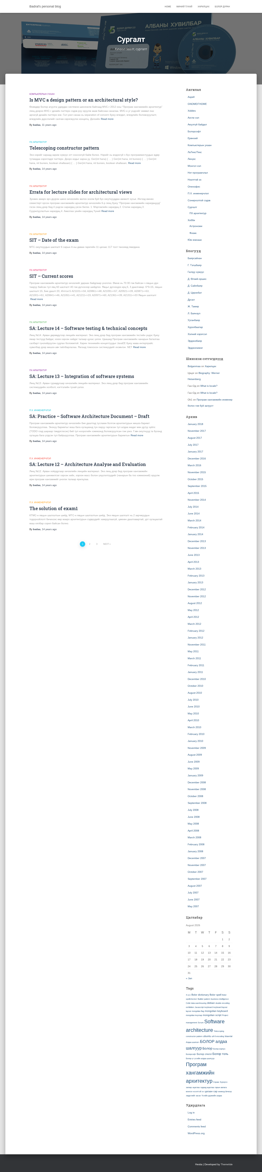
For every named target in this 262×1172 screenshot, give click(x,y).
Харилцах (203, 6)
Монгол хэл (194, 165)
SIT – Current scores (51, 276)
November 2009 (197, 748)
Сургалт (192, 207)
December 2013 (197, 541)
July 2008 (193, 809)
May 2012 (193, 610)
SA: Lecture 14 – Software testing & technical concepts (88, 328)
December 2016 (197, 458)
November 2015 (197, 472)
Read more (107, 118)
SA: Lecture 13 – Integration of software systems (81, 376)
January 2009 (195, 775)
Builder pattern (204, 999)
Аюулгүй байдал (197, 124)
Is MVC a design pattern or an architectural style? (83, 100)
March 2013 (194, 568)
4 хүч (188, 995)
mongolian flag (198, 1011)
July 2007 (193, 892)
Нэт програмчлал (198, 172)
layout (188, 1011)
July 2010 (193, 699)
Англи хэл (193, 117)
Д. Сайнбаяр (195, 285)
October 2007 (195, 871)
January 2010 (195, 741)
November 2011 (197, 644)
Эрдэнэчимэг (195, 347)
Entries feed (194, 1119)
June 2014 (194, 513)
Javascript (199, 1007)
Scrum (201, 1022)
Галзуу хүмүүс (196, 272)
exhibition (190, 1007)
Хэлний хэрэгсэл (197, 334)
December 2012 (197, 589)
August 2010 (195, 692)
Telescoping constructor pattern (64, 148)
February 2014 (196, 527)
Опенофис (194, 186)
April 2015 (193, 493)
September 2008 (197, 803)
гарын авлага (221, 1087)
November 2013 (197, 548)
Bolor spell (215, 994)
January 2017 (195, 451)
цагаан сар (211, 1091)
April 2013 (193, 561)
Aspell (191, 97)
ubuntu (207, 1036)
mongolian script (212, 1015)
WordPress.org (196, 1133)
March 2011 (194, 658)
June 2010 (194, 706)
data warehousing (198, 1003)
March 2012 (194, 623)
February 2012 (196, 630)
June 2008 (194, 816)
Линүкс (192, 158)
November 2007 (197, 865)
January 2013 (195, 582)
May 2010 (193, 713)
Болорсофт (194, 131)
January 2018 (195, 424)
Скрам (216, 1082)
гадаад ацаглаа (207, 1087)
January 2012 (195, 637)
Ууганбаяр (194, 320)
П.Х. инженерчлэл (40, 410)
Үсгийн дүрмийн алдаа (212, 1096)
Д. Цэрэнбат (195, 292)
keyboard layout (220, 1007)
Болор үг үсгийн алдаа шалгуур (200, 1058)
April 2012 (193, 616)
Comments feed (197, 1126)
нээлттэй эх (198, 1091)
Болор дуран (222, 6)
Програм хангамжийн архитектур (200, 1072)
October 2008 (195, 796)
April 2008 (193, 830)
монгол (189, 1091)
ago (49, 124)
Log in (191, 1112)
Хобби (191, 220)
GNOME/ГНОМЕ (197, 103)
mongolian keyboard (216, 1011)
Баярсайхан (195, 258)
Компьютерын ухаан (42, 94)
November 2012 (197, 596)
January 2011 (195, 672)
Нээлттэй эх (194, 179)
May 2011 (193, 651)
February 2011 (196, 665)
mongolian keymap (194, 1015)
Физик (192, 233)
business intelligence (220, 999)
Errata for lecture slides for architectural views (80, 192)
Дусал (191, 299)
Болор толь (220, 1054)
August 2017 (195, 437)
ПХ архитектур (38, 142)
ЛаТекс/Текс (195, 152)
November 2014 (197, 499)
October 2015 (195, 479)
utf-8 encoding (218, 1036)
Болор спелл (204, 1054)
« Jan (189, 978)
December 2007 (197, 858)
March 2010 (194, 727)
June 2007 (194, 899)
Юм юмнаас (195, 239)
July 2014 (193, 506)
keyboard (208, 1007)
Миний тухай (184, 6)
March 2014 (194, 520)
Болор (207, 1048)
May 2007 (193, 906)
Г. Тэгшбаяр (195, 265)
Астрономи (195, 226)
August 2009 (195, 754)
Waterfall (228, 1036)
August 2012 (195, 603)
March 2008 (194, 837)
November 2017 (197, 430)
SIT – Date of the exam (54, 240)
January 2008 (195, 851)
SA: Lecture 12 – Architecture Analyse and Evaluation (87, 464)
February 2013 (196, 575)
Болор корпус (219, 1049)
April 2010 (193, 720)
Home (168, 6)
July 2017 (193, 444)
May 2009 (193, 768)
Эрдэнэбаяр (195, 340)
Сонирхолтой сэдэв (199, 200)
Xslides (192, 110)
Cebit (188, 1003)
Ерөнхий (193, 138)
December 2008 (197, 782)
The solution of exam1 (53, 508)
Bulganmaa (194, 366)
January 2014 (195, 534)
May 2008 (193, 823)
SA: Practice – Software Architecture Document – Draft (89, 416)
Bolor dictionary (200, 994)
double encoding (222, 1003)
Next (106, 544)
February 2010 (196, 734)
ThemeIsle (227, 1164)
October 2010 (195, 685)
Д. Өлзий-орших (197, 278)
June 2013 (194, 555)
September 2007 (197, 878)
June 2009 (194, 761)
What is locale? (208, 385)
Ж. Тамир (193, 306)
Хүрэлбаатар (195, 327)
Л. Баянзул (194, 313)
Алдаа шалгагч (192, 1042)
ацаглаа (196, 1087)
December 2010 (197, 679)
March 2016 (194, 465)
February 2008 (196, 844)
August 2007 (195, 885)
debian (211, 1002)
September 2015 (197, 486)
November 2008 (197, 789)
